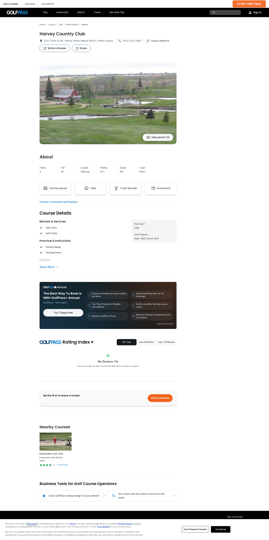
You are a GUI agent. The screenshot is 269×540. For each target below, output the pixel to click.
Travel (97, 12)
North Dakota (72, 24)
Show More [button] (47, 267)
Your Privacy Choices (195, 529)
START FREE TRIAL (249, 4)
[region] (134, 529)
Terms (72, 523)
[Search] (214, 12)
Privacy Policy (125, 523)
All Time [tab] (126, 342)
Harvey (85, 24)
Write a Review (160, 398)
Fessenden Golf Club (51, 453)
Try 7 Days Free (63, 312)
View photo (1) (160, 137)
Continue (221, 529)
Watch (81, 12)
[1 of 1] (108, 100)
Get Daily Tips (117, 12)
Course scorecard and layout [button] (59, 202)
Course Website (160, 41)
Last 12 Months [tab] (166, 342)
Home (42, 24)
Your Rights (103, 526)
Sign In (257, 12)
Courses (52, 24)
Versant (31, 523)
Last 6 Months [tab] (146, 342)
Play (45, 12)
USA (61, 24)
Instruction (62, 12)
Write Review (63, 465)
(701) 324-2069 (132, 41)
